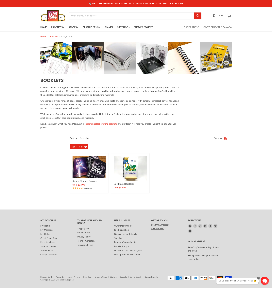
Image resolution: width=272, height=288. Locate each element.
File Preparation (121, 230)
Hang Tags (87, 277)
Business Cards (46, 277)
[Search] (197, 15)
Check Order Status (49, 238)
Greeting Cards (101, 277)
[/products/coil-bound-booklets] (130, 168)
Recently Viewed (48, 242)
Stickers (113, 277)
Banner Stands (135, 277)
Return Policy (83, 232)
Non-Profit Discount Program (128, 250)
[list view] (230, 138)
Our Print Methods (123, 225)
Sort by (73, 138)
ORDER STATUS (191, 27)
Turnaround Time (85, 245)
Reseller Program (122, 246)
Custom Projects (151, 277)
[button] (265, 281)
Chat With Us (157, 228)
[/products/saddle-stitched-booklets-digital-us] (89, 167)
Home (43, 36)
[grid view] (226, 138)
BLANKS (109, 27)
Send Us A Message (160, 224)
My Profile (45, 225)
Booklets (53, 36)
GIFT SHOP (122, 27)
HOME (43, 27)
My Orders (45, 234)
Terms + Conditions (86, 240)
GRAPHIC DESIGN (91, 27)
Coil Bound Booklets (124, 183)
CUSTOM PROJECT (143, 27)
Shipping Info (83, 228)
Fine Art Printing (73, 277)
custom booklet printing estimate (100, 123)
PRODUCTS (57, 27)
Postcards (60, 277)
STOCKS (73, 27)
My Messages (46, 230)
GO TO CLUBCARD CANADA (217, 27)
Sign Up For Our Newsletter (127, 254)
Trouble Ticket (47, 250)
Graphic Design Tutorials (125, 234)
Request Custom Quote (125, 242)
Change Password (48, 254)
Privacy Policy (84, 236)
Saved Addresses (48, 246)
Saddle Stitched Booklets (85, 181)
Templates (119, 238)
